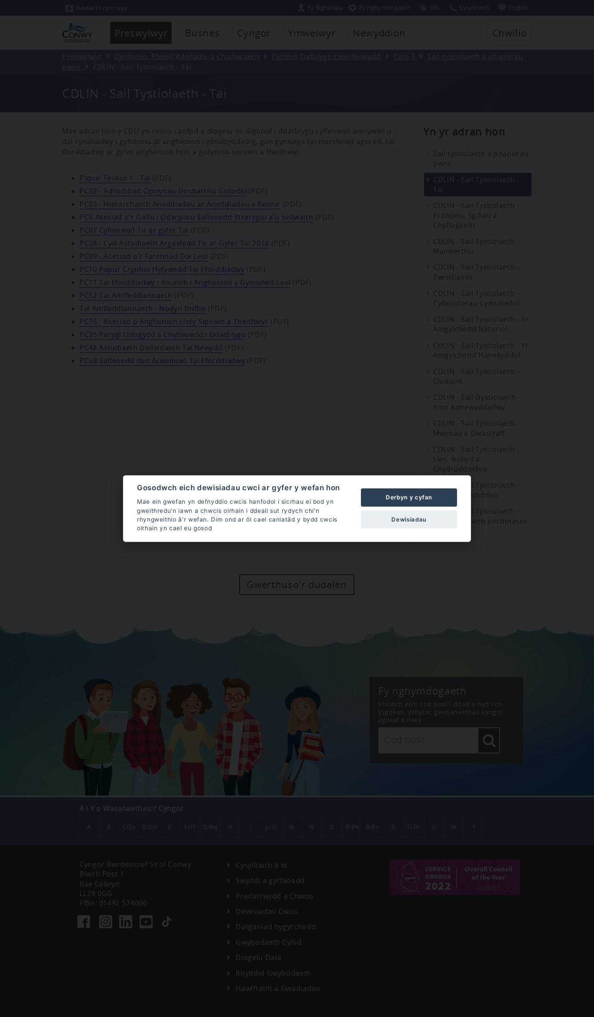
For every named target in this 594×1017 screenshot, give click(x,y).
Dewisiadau (408, 518)
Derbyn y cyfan (409, 497)
